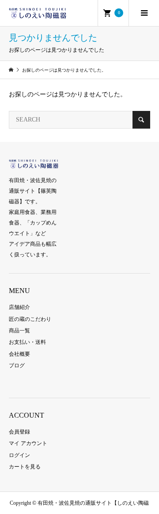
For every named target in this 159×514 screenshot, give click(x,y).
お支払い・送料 (27, 342)
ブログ (17, 365)
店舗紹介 (19, 307)
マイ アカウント (28, 443)
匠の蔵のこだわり (30, 319)
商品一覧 (19, 330)
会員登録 (19, 432)
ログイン (19, 455)
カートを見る (25, 467)
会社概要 (19, 354)
